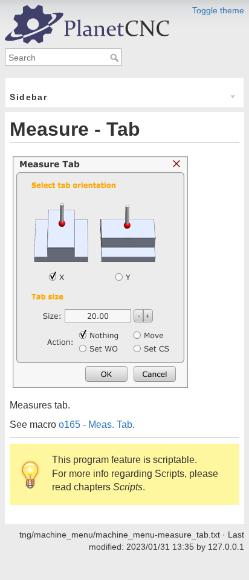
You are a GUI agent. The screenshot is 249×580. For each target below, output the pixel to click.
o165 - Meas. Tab (95, 424)
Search (115, 57)
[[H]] (87, 23)
